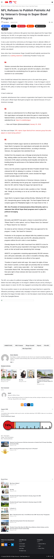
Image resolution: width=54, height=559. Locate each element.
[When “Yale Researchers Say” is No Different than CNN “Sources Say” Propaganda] (5, 516)
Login (39, 546)
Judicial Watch (22, 546)
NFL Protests (19, 345)
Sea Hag (21, 379)
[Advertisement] (27, 466)
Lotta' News (21, 548)
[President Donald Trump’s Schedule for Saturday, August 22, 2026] (5, 504)
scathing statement (16, 55)
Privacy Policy (41, 548)
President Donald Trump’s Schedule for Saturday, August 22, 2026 (25, 502)
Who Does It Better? (6, 379)
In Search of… (13, 508)
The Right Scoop (22, 550)
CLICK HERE (37, 413)
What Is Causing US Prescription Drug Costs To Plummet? (24, 448)
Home (3, 6)
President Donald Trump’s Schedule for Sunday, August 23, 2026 (45, 381)
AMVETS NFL (8, 345)
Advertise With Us (42, 543)
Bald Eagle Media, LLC (25, 556)
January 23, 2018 (35, 124)
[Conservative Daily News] (11, 2)
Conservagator (22, 543)
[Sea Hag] (27, 374)
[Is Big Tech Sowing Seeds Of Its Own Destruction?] (5, 522)
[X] (13, 362)
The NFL (47, 345)
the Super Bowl (27, 348)
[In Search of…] (5, 510)
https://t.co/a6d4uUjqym (23, 120)
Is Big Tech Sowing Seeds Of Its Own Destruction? (22, 520)
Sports (39, 345)
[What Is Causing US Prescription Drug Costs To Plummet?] (5, 451)
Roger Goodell (30, 345)
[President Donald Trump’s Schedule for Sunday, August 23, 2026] (45, 374)
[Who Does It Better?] (9, 374)
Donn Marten (6, 22)
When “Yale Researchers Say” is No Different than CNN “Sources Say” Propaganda (30, 514)
